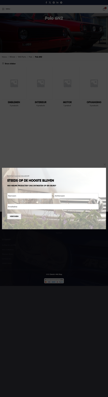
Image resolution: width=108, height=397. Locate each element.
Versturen (14, 216)
